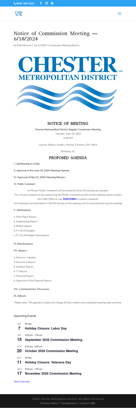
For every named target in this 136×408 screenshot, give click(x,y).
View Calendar (22, 381)
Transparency (69, 403)
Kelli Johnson (24, 45)
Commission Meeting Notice (63, 45)
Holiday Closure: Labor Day (46, 328)
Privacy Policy (49, 403)
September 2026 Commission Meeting (53, 339)
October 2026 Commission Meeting (51, 351)
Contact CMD (87, 403)
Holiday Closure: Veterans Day (48, 362)
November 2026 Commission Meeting (53, 373)
